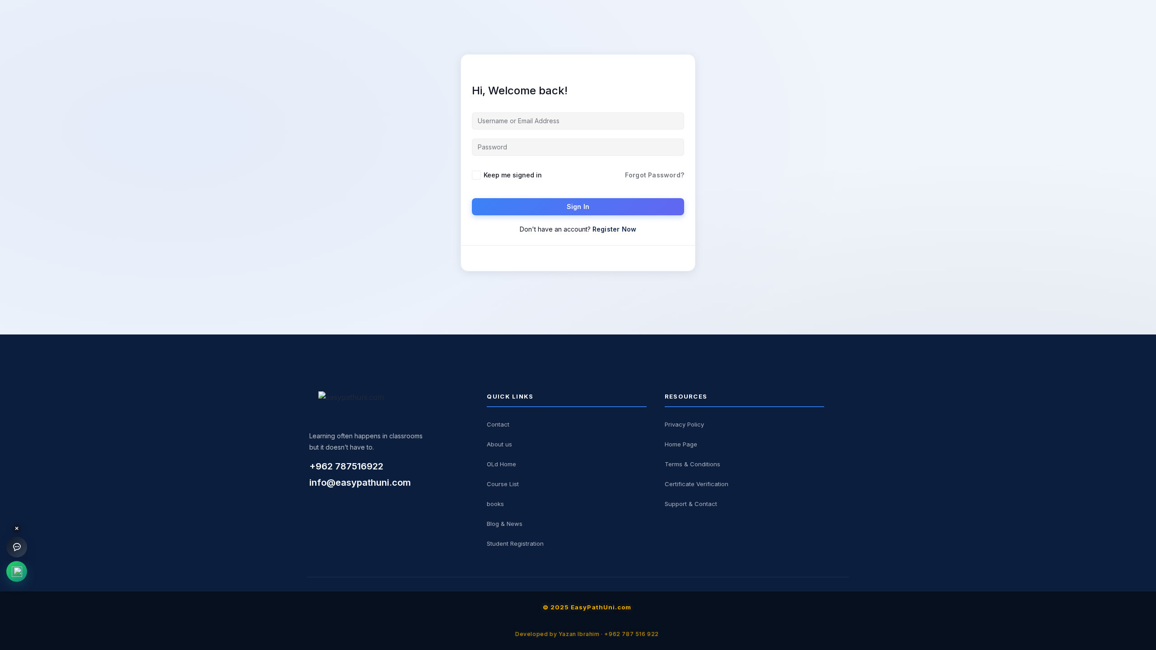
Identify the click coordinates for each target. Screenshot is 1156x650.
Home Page (681, 444)
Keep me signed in (513, 175)
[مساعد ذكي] (16, 547)
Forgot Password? (654, 175)
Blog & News (504, 523)
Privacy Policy (684, 424)
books (495, 503)
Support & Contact (691, 503)
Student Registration (515, 543)
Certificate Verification (696, 484)
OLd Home (501, 464)
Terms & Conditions (692, 464)
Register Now (614, 229)
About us (499, 444)
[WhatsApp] (16, 571)
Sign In (578, 206)
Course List (503, 484)
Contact (498, 424)
